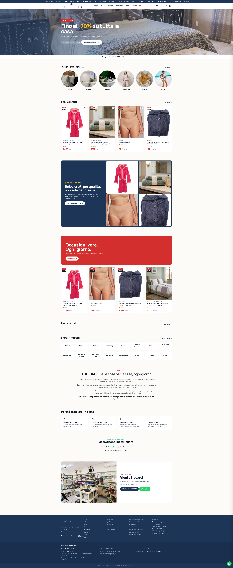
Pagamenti (110, 524)
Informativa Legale (135, 534)
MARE (135, 6)
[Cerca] (157, 5)
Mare (85, 534)
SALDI (141, 6)
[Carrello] (170, 5)
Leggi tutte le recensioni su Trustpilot (115, 450)
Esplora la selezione (74, 203)
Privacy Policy (133, 524)
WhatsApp (145, 489)
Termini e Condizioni (135, 522)
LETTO (96, 6)
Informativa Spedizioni (136, 529)
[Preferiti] (165, 5)
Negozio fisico (111, 529)
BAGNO (103, 6)
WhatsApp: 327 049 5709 (159, 533)
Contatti (109, 527)
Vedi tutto (167, 67)
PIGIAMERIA (119, 6)
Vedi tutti (167, 102)
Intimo (86, 532)
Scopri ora (71, 259)
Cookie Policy (133, 527)
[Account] (161, 5)
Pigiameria (87, 529)
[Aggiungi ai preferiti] (85, 108)
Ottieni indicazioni (129, 489)
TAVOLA (110, 6)
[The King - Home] (71, 6)
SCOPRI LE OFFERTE (90, 42)
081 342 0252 (109, 549)
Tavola (86, 527)
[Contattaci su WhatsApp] (229, 563)
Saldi (85, 537)
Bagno (86, 524)
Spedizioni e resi (112, 522)
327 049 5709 (116, 551)
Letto (85, 522)
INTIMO (128, 6)
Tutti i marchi (166, 338)
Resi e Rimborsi (134, 532)
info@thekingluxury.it (158, 531)
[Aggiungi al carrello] (84, 136)
